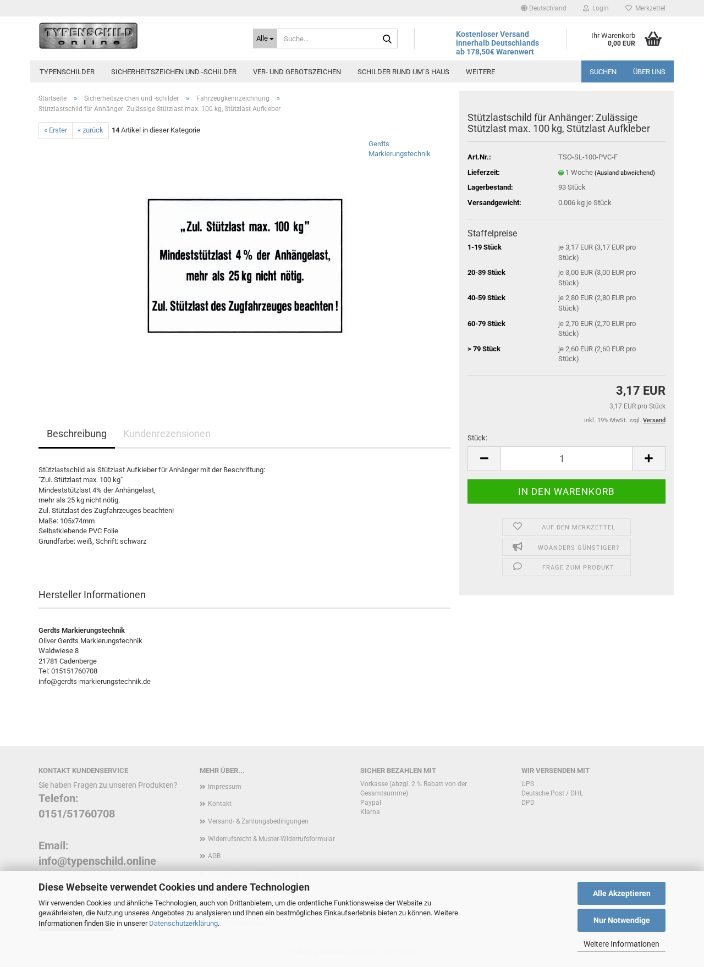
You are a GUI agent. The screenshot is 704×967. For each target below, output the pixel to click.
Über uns (649, 72)
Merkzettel (649, 8)
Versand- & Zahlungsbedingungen (258, 821)
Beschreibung (77, 433)
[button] (544, 8)
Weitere (480, 72)
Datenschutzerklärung (183, 923)
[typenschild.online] (137, 35)
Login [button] (599, 8)
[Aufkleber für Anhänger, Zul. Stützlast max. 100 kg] (245, 262)
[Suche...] (387, 39)
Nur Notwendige (621, 920)
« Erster (55, 130)
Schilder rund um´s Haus (403, 72)
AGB (214, 856)
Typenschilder (67, 72)
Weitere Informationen (621, 944)
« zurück (90, 130)
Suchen (603, 72)
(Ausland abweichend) (625, 172)
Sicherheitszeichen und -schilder (174, 72)
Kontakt (220, 804)
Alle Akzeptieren (622, 893)
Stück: (477, 438)
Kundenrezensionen (167, 433)
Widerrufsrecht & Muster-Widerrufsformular (271, 839)
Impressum (224, 787)
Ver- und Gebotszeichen (297, 72)
